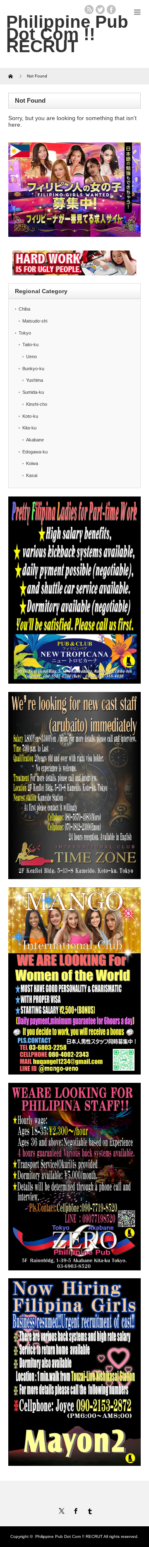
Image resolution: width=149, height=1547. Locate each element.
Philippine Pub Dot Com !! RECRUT (69, 1536)
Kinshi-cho (36, 404)
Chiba (24, 308)
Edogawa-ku (35, 451)
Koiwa (32, 463)
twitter (100, 9)
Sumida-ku (33, 392)
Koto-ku (30, 416)
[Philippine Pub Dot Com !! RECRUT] (67, 34)
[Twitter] (60, 1510)
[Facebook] (74, 1510)
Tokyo (25, 332)
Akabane (35, 439)
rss (89, 9)
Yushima (34, 380)
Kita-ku (29, 427)
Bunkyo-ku (33, 368)
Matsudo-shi (34, 320)
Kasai (31, 475)
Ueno (31, 356)
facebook (111, 9)
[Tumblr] (88, 1510)
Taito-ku (30, 344)
